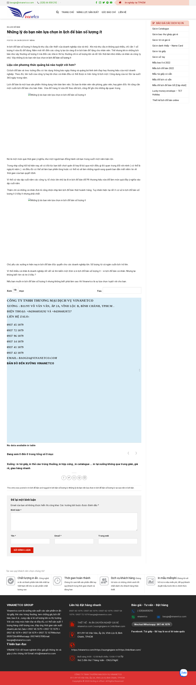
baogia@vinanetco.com (19, 640)
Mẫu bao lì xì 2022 (161, 62)
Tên (13, 535)
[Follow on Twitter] (104, 2)
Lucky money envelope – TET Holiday (167, 93)
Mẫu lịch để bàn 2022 (163, 68)
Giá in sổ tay (158, 57)
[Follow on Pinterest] (107, 2)
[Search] (57, 12)
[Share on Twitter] (69, 477)
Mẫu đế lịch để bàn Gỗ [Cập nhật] (169, 85)
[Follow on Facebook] (96, 2)
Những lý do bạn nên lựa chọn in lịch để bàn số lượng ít (92, 488)
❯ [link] (136, 452)
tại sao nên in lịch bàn (125, 488)
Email (58, 535)
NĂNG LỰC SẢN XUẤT (88, 12)
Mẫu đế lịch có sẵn (162, 79)
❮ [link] (128, 452)
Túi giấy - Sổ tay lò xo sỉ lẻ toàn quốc (164, 631)
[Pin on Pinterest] (79, 477)
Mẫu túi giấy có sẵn (162, 74)
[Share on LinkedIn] (84, 477)
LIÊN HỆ (122, 12)
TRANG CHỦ (67, 12)
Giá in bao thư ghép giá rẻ (165, 34)
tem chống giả (45, 614)
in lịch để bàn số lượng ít (58, 57)
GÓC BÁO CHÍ (109, 12)
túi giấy (10, 614)
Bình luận (16, 510)
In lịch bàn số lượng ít (59, 488)
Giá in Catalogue (160, 28)
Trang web (103, 535)
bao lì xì (15, 618)
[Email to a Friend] (74, 477)
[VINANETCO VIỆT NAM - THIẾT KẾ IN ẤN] (29, 12)
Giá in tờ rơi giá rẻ (161, 40)
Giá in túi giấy (159, 51)
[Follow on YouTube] (111, 2)
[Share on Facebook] (63, 477)
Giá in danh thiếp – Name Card (167, 45)
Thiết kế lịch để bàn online (165, 100)
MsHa (32, 40)
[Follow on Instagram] (100, 2)
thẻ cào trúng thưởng (26, 614)
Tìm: (99, 291)
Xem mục (15, 291)
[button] (139, 370)
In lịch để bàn (13, 27)
